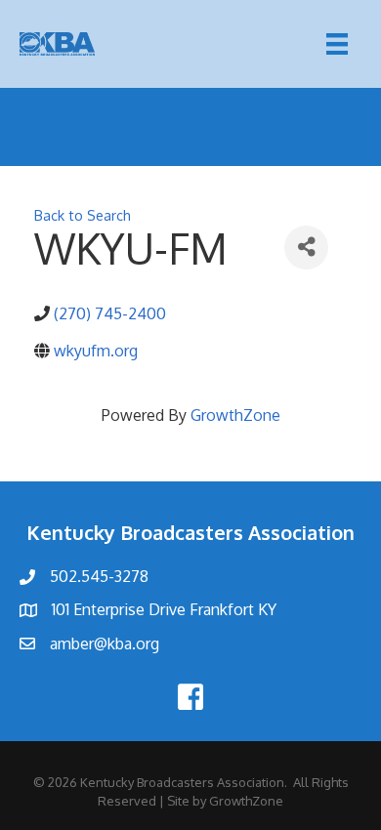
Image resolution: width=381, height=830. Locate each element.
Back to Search (82, 215)
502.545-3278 (99, 576)
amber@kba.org (104, 643)
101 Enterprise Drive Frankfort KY (164, 609)
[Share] (306, 248)
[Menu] (337, 44)
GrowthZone (235, 415)
